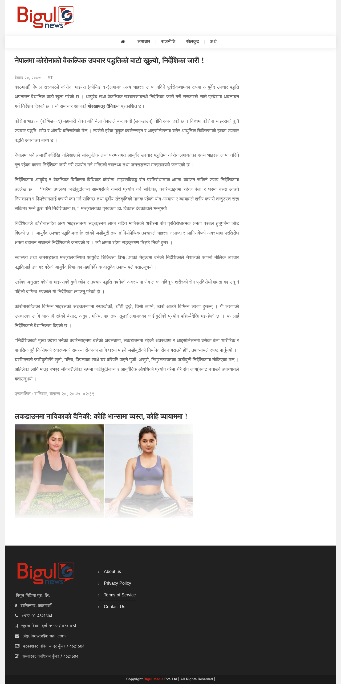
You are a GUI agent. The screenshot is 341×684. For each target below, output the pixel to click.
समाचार (143, 42)
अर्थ (213, 42)
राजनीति (168, 42)
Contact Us (114, 607)
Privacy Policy (117, 583)
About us (112, 571)
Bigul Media (154, 679)
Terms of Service (120, 595)
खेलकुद (192, 42)
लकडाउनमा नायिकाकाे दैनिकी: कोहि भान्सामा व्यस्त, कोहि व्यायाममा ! (101, 417)
